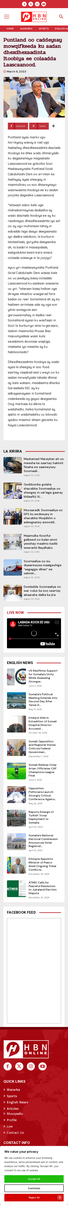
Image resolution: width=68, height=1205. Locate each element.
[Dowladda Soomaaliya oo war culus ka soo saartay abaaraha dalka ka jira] (12, 593)
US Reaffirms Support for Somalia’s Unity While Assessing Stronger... (43, 676)
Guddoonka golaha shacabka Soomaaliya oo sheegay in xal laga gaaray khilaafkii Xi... (43, 490)
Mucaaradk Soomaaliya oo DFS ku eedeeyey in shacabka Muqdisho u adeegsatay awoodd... (43, 516)
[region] (34, 1175)
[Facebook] (24, 4)
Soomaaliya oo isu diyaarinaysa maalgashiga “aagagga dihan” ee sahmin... (42, 567)
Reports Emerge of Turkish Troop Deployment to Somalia (41, 817)
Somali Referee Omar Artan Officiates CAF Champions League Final (43, 770)
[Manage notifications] (60, 1197)
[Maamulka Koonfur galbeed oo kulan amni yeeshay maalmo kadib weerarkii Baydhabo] (12, 542)
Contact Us (15, 1132)
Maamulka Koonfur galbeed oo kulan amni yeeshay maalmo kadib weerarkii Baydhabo (41, 542)
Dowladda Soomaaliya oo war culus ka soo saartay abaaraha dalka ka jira (42, 591)
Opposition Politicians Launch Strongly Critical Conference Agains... (42, 793)
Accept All (34, 1178)
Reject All (34, 1197)
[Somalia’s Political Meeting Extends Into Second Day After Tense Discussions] (16, 700)
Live (10, 1126)
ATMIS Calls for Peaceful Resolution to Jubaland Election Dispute (43, 888)
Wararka (13, 1090)
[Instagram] (37, 4)
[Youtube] (43, 4)
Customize (34, 1188)
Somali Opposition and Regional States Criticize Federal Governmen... (42, 747)
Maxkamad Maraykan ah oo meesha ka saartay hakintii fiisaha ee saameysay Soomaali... (44, 465)
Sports (12, 1096)
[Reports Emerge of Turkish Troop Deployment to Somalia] (16, 818)
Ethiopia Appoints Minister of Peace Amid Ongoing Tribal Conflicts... (42, 864)
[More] (53, 126)
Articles (13, 1108)
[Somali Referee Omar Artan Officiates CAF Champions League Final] (16, 771)
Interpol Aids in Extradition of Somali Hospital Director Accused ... (43, 723)
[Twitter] (30, 4)
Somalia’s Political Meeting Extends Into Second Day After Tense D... (43, 699)
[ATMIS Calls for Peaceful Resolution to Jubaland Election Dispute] (16, 888)
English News (17, 1102)
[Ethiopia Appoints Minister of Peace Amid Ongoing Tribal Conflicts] (16, 865)
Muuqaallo (15, 1113)
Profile (12, 1120)
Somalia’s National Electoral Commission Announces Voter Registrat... (43, 841)
